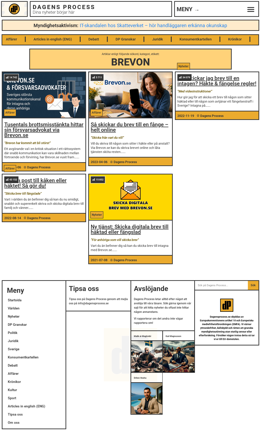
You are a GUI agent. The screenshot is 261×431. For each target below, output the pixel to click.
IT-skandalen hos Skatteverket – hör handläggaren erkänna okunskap (153, 25)
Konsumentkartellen (196, 39)
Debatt (93, 39)
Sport (12, 398)
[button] (251, 9)
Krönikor (235, 39)
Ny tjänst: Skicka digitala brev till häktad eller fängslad (129, 229)
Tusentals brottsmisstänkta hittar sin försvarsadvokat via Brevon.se (43, 129)
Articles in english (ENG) (53, 39)
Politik (12, 333)
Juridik (157, 39)
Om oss (14, 423)
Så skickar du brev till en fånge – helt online (129, 127)
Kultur (12, 390)
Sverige (13, 349)
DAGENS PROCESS (64, 7)
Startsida (14, 300)
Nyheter (14, 316)
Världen (14, 308)
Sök (253, 285)
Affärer (11, 39)
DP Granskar (126, 39)
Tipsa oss (15, 414)
